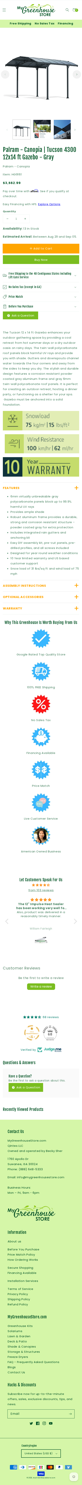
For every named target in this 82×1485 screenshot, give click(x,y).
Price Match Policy (21, 1255)
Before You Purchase (23, 1249)
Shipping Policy (19, 1299)
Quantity (9, 211)
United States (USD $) (38, 1453)
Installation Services (23, 1281)
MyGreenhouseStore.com (44, 1478)
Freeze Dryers (18, 1357)
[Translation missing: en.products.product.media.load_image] (22, 130)
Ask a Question (22, 315)
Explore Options (49, 204)
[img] (41, 885)
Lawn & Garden (19, 1336)
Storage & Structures (24, 1352)
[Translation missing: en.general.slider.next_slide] (77, 74)
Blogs (12, 1367)
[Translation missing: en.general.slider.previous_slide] (5, 74)
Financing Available (22, 1273)
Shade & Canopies (22, 1347)
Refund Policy (18, 1304)
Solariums (15, 1331)
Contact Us (16, 1372)
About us (14, 1241)
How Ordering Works (23, 1260)
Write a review (41, 986)
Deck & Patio (17, 1341)
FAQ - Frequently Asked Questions (33, 1362)
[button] (67, 9)
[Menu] (4, 9)
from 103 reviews (41, 890)
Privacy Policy (18, 1294)
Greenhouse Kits (20, 1326)
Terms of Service (20, 1289)
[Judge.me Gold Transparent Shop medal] (31, 1032)
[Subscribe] (70, 1414)
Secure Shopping (20, 1268)
